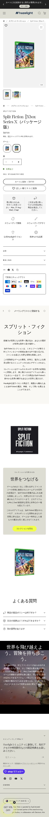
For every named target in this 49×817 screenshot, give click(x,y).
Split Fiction (9, 111)
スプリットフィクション (17, 21)
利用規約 (17, 763)
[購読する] (43, 757)
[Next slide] (45, 4)
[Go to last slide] (3, 4)
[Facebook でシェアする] (8, 270)
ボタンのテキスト (30, 2)
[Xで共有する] (12, 270)
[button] (4, 13)
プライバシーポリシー (29, 763)
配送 (9, 136)
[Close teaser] (14, 802)
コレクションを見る (24, 528)
